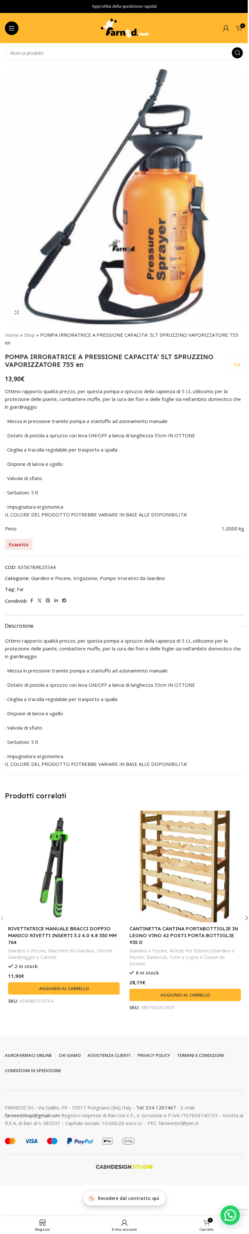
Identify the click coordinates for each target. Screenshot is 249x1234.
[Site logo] (124, 27)
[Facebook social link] (31, 600)
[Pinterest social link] (48, 600)
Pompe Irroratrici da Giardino (132, 578)
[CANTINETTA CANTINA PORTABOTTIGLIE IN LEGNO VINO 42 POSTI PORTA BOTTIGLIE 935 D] (185, 866)
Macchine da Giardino (71, 951)
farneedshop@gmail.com (32, 1115)
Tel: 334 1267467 (156, 1107)
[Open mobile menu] (12, 28)
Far (237, 364)
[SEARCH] (237, 52)
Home (12, 335)
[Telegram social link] (64, 600)
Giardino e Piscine (51, 578)
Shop (29, 335)
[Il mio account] (225, 28)
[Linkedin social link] (56, 600)
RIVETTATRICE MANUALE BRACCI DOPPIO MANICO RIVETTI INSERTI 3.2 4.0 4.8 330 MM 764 (62, 935)
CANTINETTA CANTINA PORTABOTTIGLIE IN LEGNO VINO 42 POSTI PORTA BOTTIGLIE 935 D (183, 935)
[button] (64, 988)
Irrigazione (85, 578)
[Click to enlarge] (17, 312)
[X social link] (39, 600)
